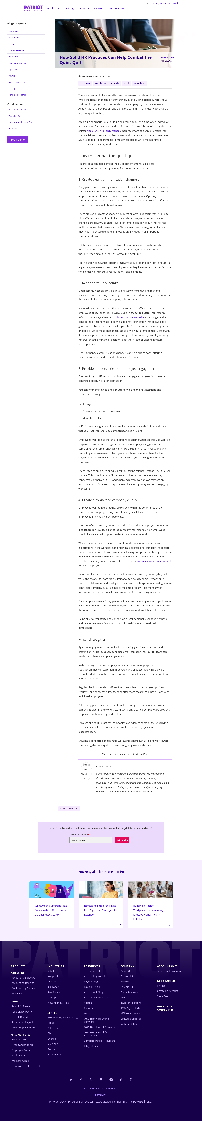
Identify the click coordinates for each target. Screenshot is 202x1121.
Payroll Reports (20, 1017)
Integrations (91, 1046)
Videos (88, 1002)
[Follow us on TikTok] (121, 1079)
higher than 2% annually (130, 317)
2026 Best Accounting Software (96, 1020)
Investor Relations (131, 1002)
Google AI (139, 83)
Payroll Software (16, 116)
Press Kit (126, 997)
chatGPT (85, 83)
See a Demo (18, 139)
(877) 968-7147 (161, 3)
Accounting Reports (23, 983)
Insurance (13, 56)
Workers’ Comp (20, 1060)
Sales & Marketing (17, 82)
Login (176, 3)
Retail (50, 971)
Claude (115, 83)
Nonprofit (53, 976)
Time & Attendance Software (22, 122)
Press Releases (129, 992)
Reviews (99, 8)
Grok (126, 83)
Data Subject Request (80, 1101)
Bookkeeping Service (23, 988)
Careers (125, 987)
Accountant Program (169, 971)
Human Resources (17, 50)
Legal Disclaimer (105, 1101)
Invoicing (17, 993)
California (53, 1028)
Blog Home (14, 31)
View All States (55, 1054)
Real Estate (53, 992)
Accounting (14, 37)
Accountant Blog (93, 992)
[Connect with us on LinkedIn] (71, 1079)
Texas (50, 1022)
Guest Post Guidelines (165, 1008)
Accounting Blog (93, 971)
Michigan (52, 1044)
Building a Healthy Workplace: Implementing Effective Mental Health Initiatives (148, 912)
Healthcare (53, 981)
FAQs (87, 1013)
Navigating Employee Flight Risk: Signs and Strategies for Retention (100, 910)
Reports (88, 1008)
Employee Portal (21, 1050)
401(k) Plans (18, 1055)
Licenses (122, 1101)
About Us (126, 971)
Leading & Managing (18, 63)
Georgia (51, 1038)
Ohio (50, 1033)
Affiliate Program (130, 1013)
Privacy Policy (57, 1101)
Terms (149, 1101)
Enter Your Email (79, 834)
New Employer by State (60, 1017)
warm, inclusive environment (154, 561)
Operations (14, 69)
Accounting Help (93, 976)
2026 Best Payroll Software (99, 1027)
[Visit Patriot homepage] (33, 8)
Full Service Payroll (22, 1011)
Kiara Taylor (167, 57)
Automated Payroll (22, 1022)
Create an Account (167, 991)
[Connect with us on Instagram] (101, 1079)
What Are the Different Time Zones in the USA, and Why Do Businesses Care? (51, 910)
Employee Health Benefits (26, 1066)
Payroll (12, 75)
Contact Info (128, 976)
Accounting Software (18, 109)
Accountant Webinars (96, 997)
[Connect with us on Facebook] (81, 1079)
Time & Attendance (17, 94)
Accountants (117, 8)
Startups (52, 997)
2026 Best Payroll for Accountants (96, 1034)
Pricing (69, 8)
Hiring (11, 44)
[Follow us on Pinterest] (131, 1079)
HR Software (14, 128)
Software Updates (131, 1018)
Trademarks (136, 1101)
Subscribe (122, 840)
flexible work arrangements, (103, 130)
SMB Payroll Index (131, 1008)
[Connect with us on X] (91, 1079)
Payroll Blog (91, 981)
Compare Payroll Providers (99, 1040)
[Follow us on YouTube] (111, 1079)
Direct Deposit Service (24, 1027)
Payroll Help (91, 987)
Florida (51, 1049)
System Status (129, 1024)
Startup (12, 88)
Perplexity (101, 83)
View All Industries (58, 1002)
